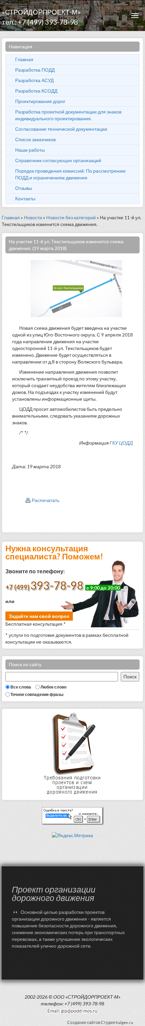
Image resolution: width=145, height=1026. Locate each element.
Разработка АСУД (34, 80)
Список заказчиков (35, 139)
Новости (33, 217)
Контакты (25, 198)
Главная (24, 59)
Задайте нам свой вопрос (39, 616)
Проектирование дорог (40, 101)
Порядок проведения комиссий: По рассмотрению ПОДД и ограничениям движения (70, 174)
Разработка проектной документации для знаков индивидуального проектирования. (68, 115)
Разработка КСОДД (36, 91)
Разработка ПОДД (35, 70)
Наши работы (30, 150)
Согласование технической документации (61, 129)
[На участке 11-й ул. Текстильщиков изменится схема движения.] (76, 288)
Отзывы (23, 188)
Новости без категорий (71, 217)
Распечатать (45, 500)
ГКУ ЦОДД (121, 443)
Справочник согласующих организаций (58, 160)
